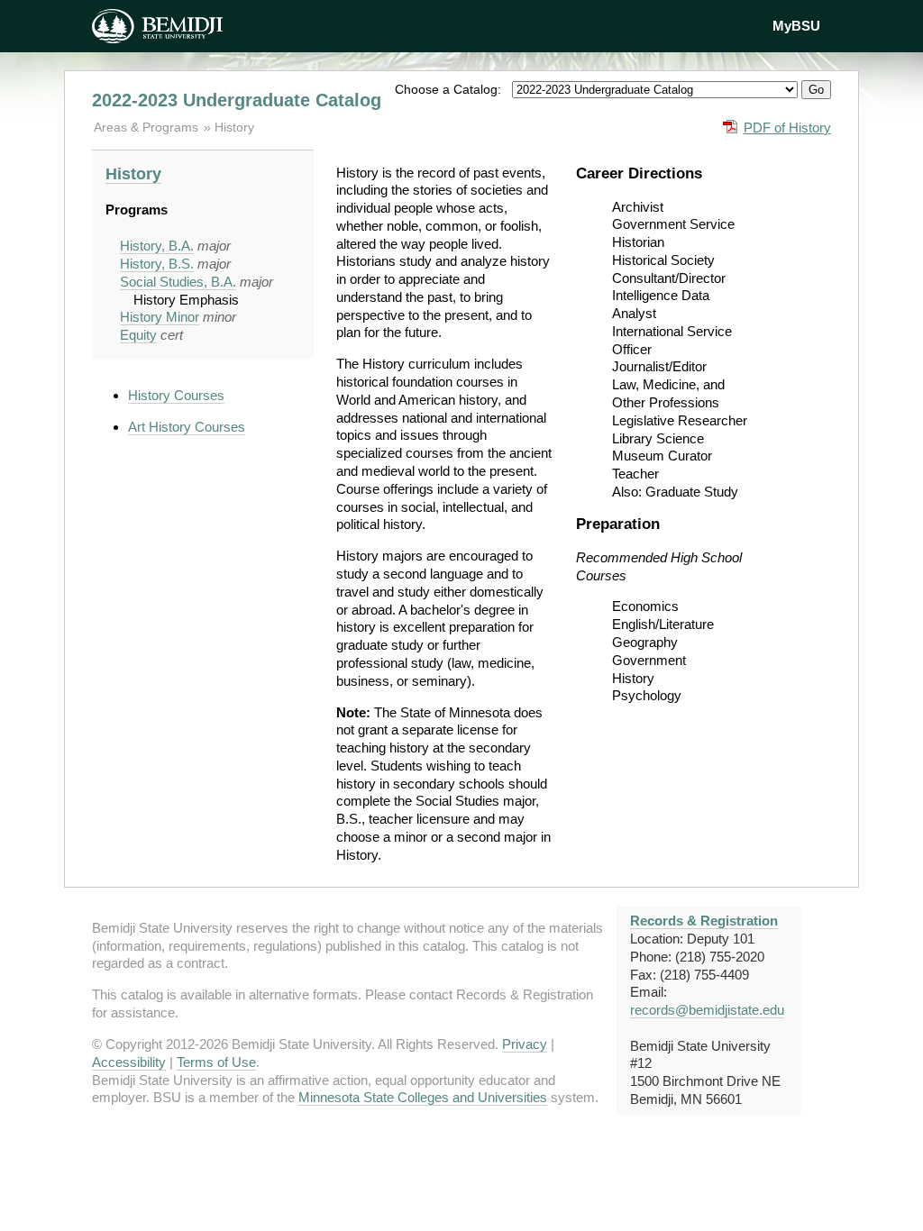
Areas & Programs (148, 127)
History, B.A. (157, 245)
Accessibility (129, 1062)
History (234, 127)
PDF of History (787, 127)
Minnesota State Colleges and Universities (422, 1097)
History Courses (176, 395)
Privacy (524, 1044)
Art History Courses (186, 426)
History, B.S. (157, 263)
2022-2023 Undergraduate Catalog (236, 100)
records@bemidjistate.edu (707, 1009)
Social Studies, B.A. (178, 281)
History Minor (159, 316)
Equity (138, 334)
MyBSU (796, 25)
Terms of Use (216, 1062)
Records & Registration (704, 920)
